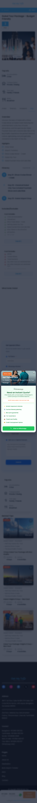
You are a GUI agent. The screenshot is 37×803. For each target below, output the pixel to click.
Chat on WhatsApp (19, 428)
